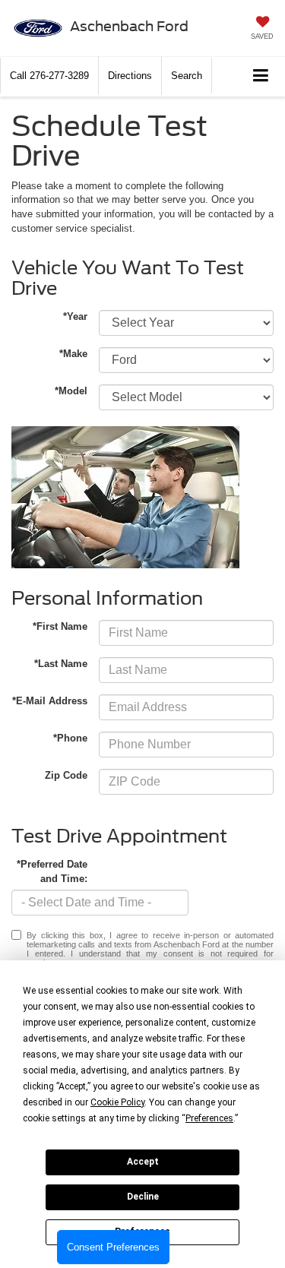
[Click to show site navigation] (261, 76)
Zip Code (66, 775)
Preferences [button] (209, 1118)
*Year (75, 316)
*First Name (60, 626)
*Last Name (60, 663)
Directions (130, 75)
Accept (143, 1161)
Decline (143, 1196)
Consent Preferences (113, 1247)
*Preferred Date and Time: (52, 871)
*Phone (70, 738)
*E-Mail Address (49, 701)
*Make (73, 353)
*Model (71, 391)
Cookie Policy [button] (117, 1102)
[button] (49, 75)
